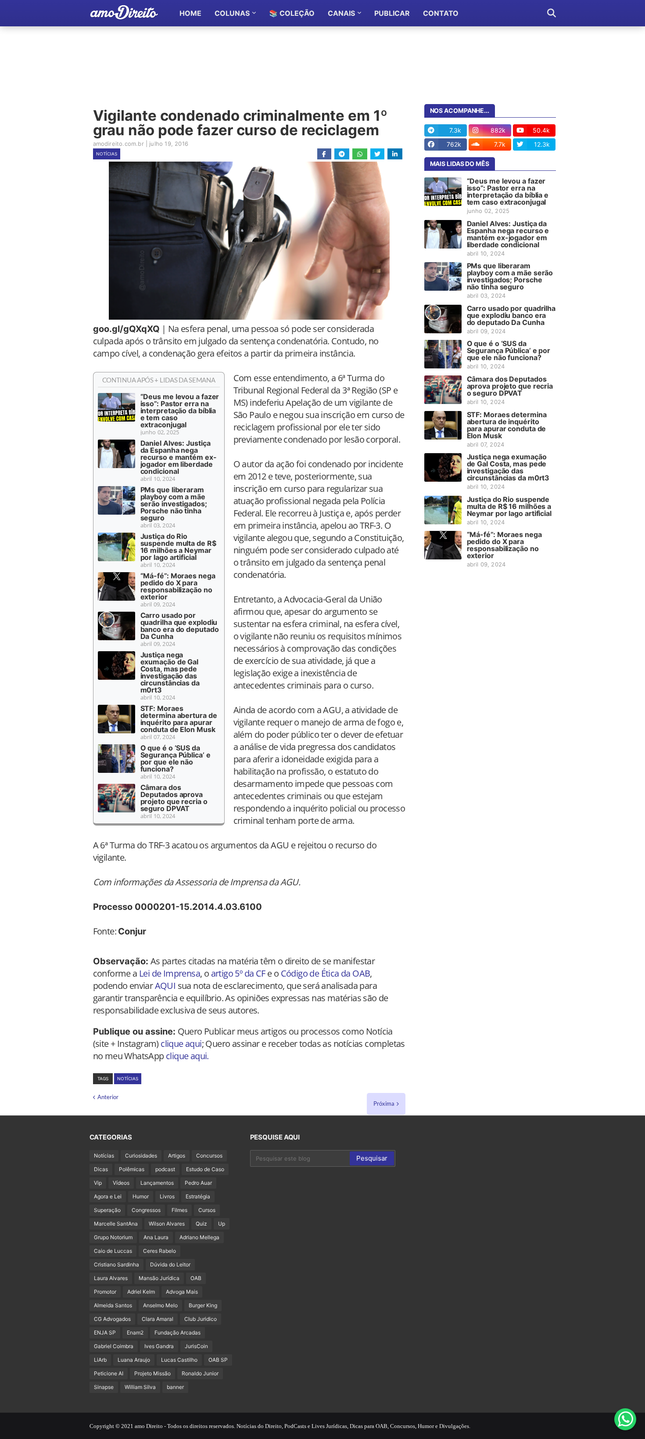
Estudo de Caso (205, 1169)
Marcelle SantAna (116, 1223)
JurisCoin (196, 1346)
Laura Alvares (111, 1278)
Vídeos (121, 1182)
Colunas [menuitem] (232, 13)
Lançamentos (157, 1182)
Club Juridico (200, 1319)
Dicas (101, 1169)
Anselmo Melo (160, 1305)
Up (221, 1223)
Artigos (176, 1155)
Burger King (203, 1305)
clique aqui (181, 1043)
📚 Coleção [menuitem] (292, 13)
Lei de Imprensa (169, 973)
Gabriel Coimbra (113, 1346)
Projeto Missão (152, 1373)
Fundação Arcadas (177, 1332)
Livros (167, 1196)
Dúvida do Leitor (170, 1264)
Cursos (206, 1210)
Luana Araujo (134, 1359)
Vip (98, 1182)
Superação (107, 1210)
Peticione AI (108, 1373)
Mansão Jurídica (159, 1278)
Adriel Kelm (141, 1291)
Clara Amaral (157, 1319)
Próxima (383, 1103)
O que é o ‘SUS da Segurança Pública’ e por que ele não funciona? (175, 758)
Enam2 (135, 1332)
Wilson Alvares (167, 1223)
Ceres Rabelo (159, 1251)
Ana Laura (155, 1237)
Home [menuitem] (190, 13)
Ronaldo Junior (200, 1373)
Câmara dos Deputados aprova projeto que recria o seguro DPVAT (174, 798)
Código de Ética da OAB (325, 973)
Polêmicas (131, 1169)
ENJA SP (105, 1332)
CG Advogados (112, 1319)
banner (175, 1387)
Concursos (209, 1155)
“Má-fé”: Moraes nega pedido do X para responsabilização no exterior (177, 586)
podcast (165, 1169)
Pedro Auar (198, 1182)
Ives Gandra (159, 1346)
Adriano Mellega (199, 1237)
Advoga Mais (182, 1291)
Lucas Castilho (179, 1359)
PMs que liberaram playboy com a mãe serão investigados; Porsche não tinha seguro (173, 503)
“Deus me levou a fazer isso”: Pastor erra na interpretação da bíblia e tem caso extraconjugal (179, 410)
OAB (195, 1278)
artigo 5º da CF (238, 973)
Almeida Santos (113, 1305)
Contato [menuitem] (441, 13)
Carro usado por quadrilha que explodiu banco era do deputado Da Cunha (179, 626)
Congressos (146, 1210)
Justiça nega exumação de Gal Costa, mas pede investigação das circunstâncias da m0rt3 (170, 672)
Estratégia (198, 1196)
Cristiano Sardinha (116, 1264)
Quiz (201, 1223)
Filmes (179, 1210)
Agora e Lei (108, 1196)
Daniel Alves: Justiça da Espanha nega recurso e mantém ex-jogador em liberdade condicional (178, 457)
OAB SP (218, 1359)
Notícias (106, 153)
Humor (141, 1196)
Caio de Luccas (113, 1251)
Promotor (105, 1291)
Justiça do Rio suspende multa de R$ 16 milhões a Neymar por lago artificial (178, 547)
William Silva (140, 1387)
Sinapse (104, 1387)
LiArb (100, 1359)
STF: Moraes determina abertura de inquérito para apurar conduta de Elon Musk (178, 719)
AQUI (165, 986)
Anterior (107, 1096)
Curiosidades (141, 1155)
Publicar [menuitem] (392, 13)
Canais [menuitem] (341, 13)
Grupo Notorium (113, 1237)
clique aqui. (187, 1056)
